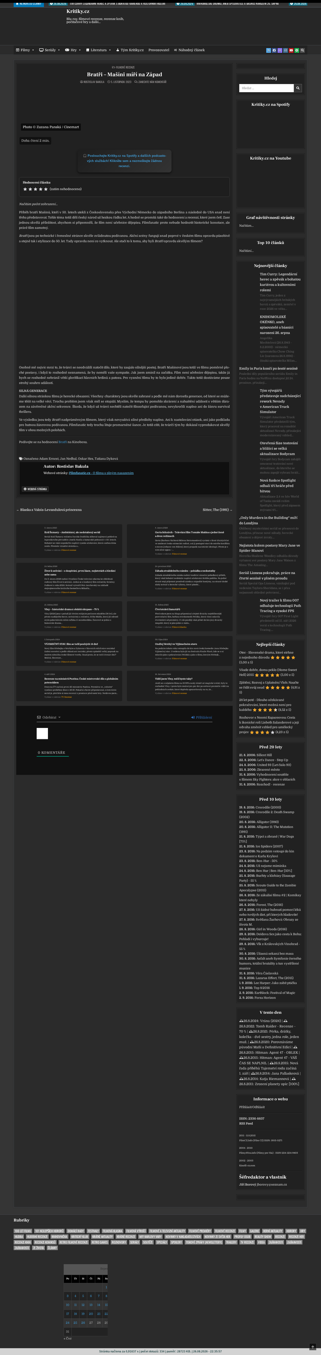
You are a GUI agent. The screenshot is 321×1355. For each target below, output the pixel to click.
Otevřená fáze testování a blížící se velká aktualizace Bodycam (279, 448)
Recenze (280, 1236)
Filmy (25, 50)
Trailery (231, 1242)
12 (83, 1305)
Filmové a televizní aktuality (167, 1231)
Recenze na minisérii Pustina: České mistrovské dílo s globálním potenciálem (81, 681)
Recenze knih (23, 1242)
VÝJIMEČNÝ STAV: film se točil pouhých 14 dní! (71, 644)
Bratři (63, 442)
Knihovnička (59, 1236)
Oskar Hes (85, 458)
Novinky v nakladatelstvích (183, 1236)
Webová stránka (37, 489)
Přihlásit (245, 1107)
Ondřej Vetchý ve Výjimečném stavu (176, 644)
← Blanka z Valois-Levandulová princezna (49, 510)
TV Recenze (66, 697)
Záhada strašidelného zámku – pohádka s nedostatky (185, 571)
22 (106, 1314)
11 (75, 1305)
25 (75, 1322)
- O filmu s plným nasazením (101, 473)
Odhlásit (258, 1107)
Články (52, 1248)
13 (91, 1305)
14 (98, 1305)
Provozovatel (159, 50)
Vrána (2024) (270, 1021)
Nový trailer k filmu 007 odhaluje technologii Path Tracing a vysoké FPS (280, 605)
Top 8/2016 (262, 988)
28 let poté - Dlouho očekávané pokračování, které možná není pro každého (265, 705)
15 (106, 1305)
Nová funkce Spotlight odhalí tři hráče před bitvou (278, 485)
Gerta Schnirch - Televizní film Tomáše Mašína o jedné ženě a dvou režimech (189, 534)
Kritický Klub (79, 1236)
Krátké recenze (126, 1236)
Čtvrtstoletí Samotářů (167, 609)
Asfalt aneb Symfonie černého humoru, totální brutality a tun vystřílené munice (270, 963)
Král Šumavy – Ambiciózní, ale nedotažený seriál (72, 532)
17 (67, 1314)
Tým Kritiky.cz (132, 50)
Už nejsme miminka (271, 866)
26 (83, 1322)
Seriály (50, 50)
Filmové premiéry (200, 1231)
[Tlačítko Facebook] (274, 50)
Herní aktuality (272, 1231)
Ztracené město (268, 769)
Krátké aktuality (102, 1236)
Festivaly (93, 1231)
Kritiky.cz (78, 11)
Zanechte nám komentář (152, 81)
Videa (261, 1242)
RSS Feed (246, 1123)
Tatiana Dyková (106, 458)
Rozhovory (119, 1242)
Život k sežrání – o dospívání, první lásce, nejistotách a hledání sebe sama (79, 573)
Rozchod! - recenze (271, 784)
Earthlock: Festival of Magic (274, 993)
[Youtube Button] (291, 50)
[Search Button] (302, 50)
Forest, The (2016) (269, 905)
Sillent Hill (264, 755)
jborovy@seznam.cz (272, 1184)
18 (75, 1314)
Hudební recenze (37, 1236)
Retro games (100, 1242)
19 (83, 1314)
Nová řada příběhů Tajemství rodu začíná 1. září (268, 1068)
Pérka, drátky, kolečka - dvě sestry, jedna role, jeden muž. (269, 1037)
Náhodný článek (192, 50)
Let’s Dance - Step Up (272, 760)
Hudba (19, 1236)
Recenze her (296, 1236)
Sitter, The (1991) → (218, 510)
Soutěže (148, 1242)
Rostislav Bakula (94, 81)
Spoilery (176, 1242)
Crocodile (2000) (268, 807)
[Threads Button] (280, 50)
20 (91, 1314)
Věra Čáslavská (267, 973)
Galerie (254, 1231)
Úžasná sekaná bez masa (275, 953)
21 (98, 1314)
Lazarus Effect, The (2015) (275, 978)
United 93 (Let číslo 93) (274, 765)
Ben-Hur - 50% (267, 861)
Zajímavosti (276, 1242)
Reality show (263, 1236)
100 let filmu (23, 1231)
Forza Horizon (265, 997)
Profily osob (243, 1236)
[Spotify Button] (296, 50)
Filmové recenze (125, 67)
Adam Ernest (49, 458)
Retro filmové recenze (74, 1242)
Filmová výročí (135, 1231)
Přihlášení (203, 717)
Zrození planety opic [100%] (277, 1084)
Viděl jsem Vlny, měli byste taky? (173, 679)
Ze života (38, 1248)
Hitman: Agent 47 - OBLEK (276, 1052)
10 (67, 1305)
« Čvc (68, 1338)
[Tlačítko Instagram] (285, 50)
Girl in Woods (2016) (271, 929)
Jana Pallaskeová (285, 1073)
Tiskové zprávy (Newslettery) (204, 1242)
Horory (291, 1231)
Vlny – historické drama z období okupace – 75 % (71, 609)
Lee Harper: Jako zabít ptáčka (275, 983)
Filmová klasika (179, 627)
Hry (74, 50)
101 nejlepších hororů (49, 1231)
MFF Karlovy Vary (150, 1236)
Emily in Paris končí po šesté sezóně (268, 368)
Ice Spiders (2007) (269, 846)
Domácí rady (76, 1231)
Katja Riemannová (274, 1079)
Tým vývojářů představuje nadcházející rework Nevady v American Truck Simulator (280, 401)
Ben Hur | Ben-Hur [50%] (274, 871)
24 (67, 1322)
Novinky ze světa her (217, 1236)
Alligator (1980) (268, 822)
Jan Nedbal (68, 458)
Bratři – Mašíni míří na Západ (124, 74)
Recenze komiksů (45, 1242)
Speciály (162, 1242)
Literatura (99, 50)
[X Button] (268, 50)
